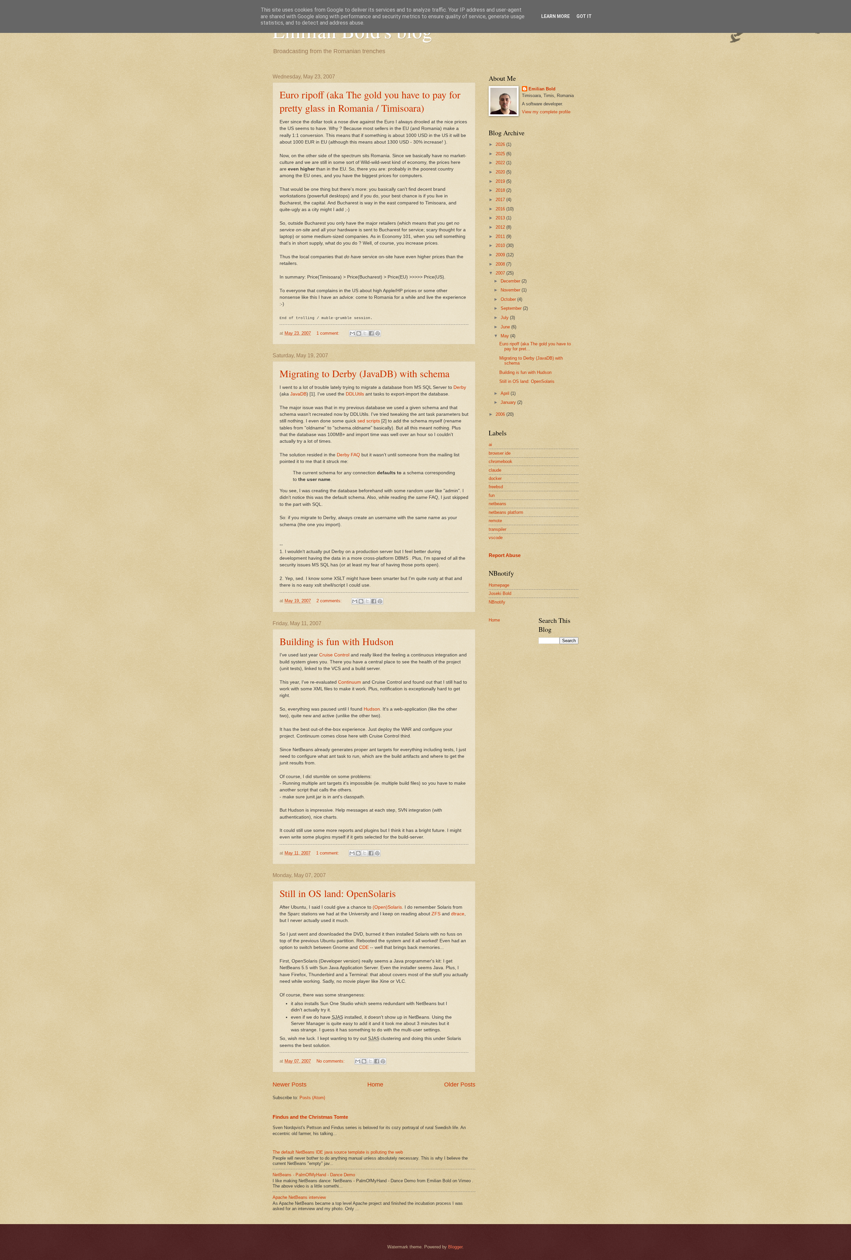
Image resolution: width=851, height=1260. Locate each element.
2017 (501, 199)
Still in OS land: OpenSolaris (338, 893)
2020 (501, 172)
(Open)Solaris (387, 907)
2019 (501, 181)
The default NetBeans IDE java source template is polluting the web (338, 1152)
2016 (501, 208)
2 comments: (329, 600)
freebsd (496, 486)
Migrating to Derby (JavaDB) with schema (364, 373)
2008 (501, 264)
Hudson (372, 709)
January (509, 402)
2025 (501, 153)
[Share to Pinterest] (377, 333)
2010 (501, 245)
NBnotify (497, 602)
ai (490, 444)
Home (375, 1084)
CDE (364, 947)
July (505, 317)
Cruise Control (334, 654)
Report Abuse (505, 555)
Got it (584, 16)
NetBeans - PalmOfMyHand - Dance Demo (314, 1174)
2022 (501, 162)
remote (495, 520)
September (512, 308)
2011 (501, 236)
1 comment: (328, 333)
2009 (501, 254)
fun (492, 495)
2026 (501, 144)
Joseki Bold (500, 593)
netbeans (497, 503)
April (506, 393)
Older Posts (459, 1084)
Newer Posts (289, 1084)
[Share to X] (365, 333)
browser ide (500, 453)
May (505, 335)
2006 (501, 414)
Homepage (499, 585)
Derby (459, 387)
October (509, 299)
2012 (501, 227)
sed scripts (368, 420)
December (511, 281)
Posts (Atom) (312, 1097)
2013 (501, 217)
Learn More (555, 16)
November (511, 289)
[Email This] (352, 333)
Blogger (455, 1246)
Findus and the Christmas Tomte (310, 1117)
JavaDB (298, 394)
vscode (496, 537)
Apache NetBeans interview (299, 1197)
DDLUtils (355, 394)
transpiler (497, 529)
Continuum (349, 682)
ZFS (435, 913)
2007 (501, 273)
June (506, 326)
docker (495, 478)
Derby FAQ (348, 454)
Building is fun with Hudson (337, 641)
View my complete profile (546, 111)
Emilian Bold (542, 88)
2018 (501, 190)
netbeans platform (506, 512)
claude (495, 470)
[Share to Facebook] (371, 333)
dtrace (457, 913)
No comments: (331, 1061)
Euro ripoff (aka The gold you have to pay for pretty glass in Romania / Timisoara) (370, 101)
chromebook (500, 461)
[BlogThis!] (358, 333)
